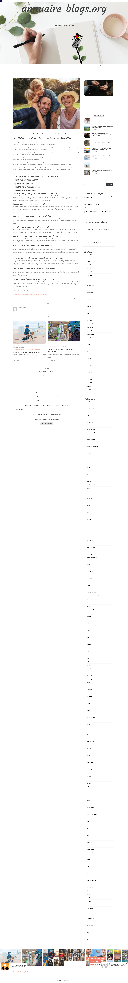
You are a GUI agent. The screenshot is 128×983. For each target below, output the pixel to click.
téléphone (89, 877)
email (88, 602)
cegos (88, 529)
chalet (88, 533)
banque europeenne (91, 470)
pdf (88, 786)
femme (88, 630)
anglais (88, 418)
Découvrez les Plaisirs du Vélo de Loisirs (101, 163)
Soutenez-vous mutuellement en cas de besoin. (25, 182)
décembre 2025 (90, 282)
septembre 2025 (90, 292)
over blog (89, 772)
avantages (60, 349)
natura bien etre (90, 741)
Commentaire (46, 375)
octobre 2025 (90, 289)
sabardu (89, 824)
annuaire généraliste (91, 432)
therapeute (89, 890)
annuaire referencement (92, 446)
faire (88, 623)
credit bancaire (90, 568)
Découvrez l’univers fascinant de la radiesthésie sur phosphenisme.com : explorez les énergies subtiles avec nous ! (102, 134)
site (88, 838)
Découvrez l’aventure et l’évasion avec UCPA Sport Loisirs (102, 171)
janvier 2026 (89, 278)
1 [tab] (44, 368)
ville (88, 922)
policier (88, 797)
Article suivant (77, 298)
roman (88, 821)
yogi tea (89, 939)
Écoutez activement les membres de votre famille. (26, 189)
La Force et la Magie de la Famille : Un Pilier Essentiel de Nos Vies (18, 966)
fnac (88, 637)
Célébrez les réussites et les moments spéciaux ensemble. (28, 187)
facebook (89, 620)
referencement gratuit (92, 814)
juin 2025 (89, 303)
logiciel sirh (89, 696)
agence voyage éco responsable (37, 349)
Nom (37, 392)
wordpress (89, 936)
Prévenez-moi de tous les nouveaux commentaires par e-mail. (47, 414)
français (89, 644)
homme (89, 665)
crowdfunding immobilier (92, 582)
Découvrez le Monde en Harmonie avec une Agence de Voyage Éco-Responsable (27, 354)
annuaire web (90, 450)
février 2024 (89, 358)
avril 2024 (89, 351)
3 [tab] (47, 368)
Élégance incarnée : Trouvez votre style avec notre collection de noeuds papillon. (102, 119)
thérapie (89, 894)
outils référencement (91, 765)
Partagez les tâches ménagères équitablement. (25, 186)
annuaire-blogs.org (64, 9)
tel (87, 873)
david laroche (90, 588)
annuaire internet (91, 439)
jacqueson (89, 675)
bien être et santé (91, 484)
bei (87, 474)
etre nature (89, 616)
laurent (88, 682)
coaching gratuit (90, 550)
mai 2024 (89, 348)
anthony (89, 460)
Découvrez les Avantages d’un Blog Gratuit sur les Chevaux (63, 353)
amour (21, 294)
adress (88, 401)
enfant (88, 606)
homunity (89, 668)
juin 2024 (89, 344)
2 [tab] (45, 368)
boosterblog (89, 523)
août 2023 (89, 379)
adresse (89, 404)
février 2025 (89, 316)
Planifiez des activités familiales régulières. (24, 183)
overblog (89, 776)
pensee (88, 790)
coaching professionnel (92, 557)
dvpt (88, 599)
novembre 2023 (90, 369)
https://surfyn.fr (90, 240)
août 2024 (89, 337)
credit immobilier (90, 575)
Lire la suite (16, 364)
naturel (88, 745)
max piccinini (90, 710)
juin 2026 (89, 261)
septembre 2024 (90, 334)
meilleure (89, 724)
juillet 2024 (89, 341)
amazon (89, 411)
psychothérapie (90, 807)
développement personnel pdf (93, 595)
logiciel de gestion (91, 693)
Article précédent (16, 298)
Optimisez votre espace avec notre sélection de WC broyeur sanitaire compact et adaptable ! (102, 141)
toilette (88, 897)
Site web (37, 400)
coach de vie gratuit (91, 540)
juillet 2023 (89, 382)
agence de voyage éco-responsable (23, 349)
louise (88, 703)
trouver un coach (91, 911)
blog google (89, 498)
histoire (88, 661)
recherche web (90, 811)
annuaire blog (90, 422)
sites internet (90, 852)
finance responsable (91, 634)
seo (88, 828)
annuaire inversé (90, 443)
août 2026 (89, 254)
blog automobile (90, 495)
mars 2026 (89, 271)
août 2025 (89, 296)
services (89, 831)
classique (89, 536)
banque (88, 467)
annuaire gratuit (90, 436)
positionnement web (91, 804)
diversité (39, 294)
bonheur (89, 519)
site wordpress (90, 849)
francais (89, 641)
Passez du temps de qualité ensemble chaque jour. (26, 179)
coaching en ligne (91, 547)
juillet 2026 (89, 257)
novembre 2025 (90, 285)
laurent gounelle (90, 686)
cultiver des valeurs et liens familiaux (30, 294)
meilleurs (89, 727)
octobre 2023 (90, 372)
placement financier (91, 793)
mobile (88, 731)
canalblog (89, 526)
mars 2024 (89, 355)
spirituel (89, 856)
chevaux (68, 349)
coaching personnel (91, 554)
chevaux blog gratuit (75, 349)
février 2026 (89, 275)
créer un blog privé (91, 578)
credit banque (90, 571)
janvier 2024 (89, 362)
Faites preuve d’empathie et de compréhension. (25, 190)
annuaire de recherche (92, 425)
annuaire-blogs (24, 307)
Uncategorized (47, 131)
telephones (89, 883)
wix (88, 932)
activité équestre (54, 349)
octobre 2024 (90, 330)
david (88, 585)
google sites (90, 658)
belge (88, 477)
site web (89, 845)
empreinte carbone (41, 350)
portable (89, 800)
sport (88, 859)
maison (88, 706)
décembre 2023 (90, 365)
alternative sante (91, 408)
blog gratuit (64, 349)
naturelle (89, 748)
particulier (89, 783)
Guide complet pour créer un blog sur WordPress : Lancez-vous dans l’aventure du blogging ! (99, 231)
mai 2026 (89, 264)
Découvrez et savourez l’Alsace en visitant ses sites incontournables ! (102, 127)
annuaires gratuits (91, 457)
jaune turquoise (90, 679)
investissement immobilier (92, 672)
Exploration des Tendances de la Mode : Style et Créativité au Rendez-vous (118, 965)
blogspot (89, 509)
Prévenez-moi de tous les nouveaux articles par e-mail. (47, 419)
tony (88, 904)
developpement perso (92, 592)
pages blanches (90, 779)
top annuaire (90, 908)
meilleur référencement (92, 720)
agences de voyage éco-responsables (20, 350)
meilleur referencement (92, 717)
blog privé (89, 502)
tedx (88, 870)
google (88, 651)
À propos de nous (60, 69)
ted (88, 866)
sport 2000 (89, 863)
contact (88, 564)
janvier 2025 (89, 320)
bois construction (91, 516)
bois (88, 512)
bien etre (89, 481)
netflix (88, 755)
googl (88, 647)
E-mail (37, 396)
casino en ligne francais (92, 229)
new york (89, 759)
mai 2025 (89, 306)
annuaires (89, 453)
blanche (89, 488)
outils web (89, 769)
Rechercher (86, 182)
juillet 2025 (89, 299)
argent (88, 464)
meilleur (89, 713)
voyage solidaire (90, 925)
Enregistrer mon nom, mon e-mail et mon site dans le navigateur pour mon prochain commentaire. (47, 405)
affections (18, 294)
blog (88, 491)
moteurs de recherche (92, 738)
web (88, 929)
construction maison (91, 561)
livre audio (89, 689)
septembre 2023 (90, 375)
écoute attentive (45, 294)
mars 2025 (89, 313)
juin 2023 (89, 386)
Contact (69, 69)
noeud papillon (90, 762)
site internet (89, 842)
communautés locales (33, 350)
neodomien (89, 752)
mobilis (88, 734)
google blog (89, 654)
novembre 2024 (90, 327)
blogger (89, 505)
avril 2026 (89, 268)
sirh (88, 835)
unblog (88, 915)
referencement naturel (92, 818)
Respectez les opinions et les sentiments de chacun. (26, 184)
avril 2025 (89, 310)
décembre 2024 (90, 323)
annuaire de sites (91, 429)
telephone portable (91, 880)
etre (88, 613)
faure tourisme (90, 627)
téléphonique (90, 887)
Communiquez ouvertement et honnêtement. (25, 180)
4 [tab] (48, 368)
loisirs (88, 700)
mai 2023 (89, 389)
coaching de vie (90, 543)
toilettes (89, 901)
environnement (90, 609)
